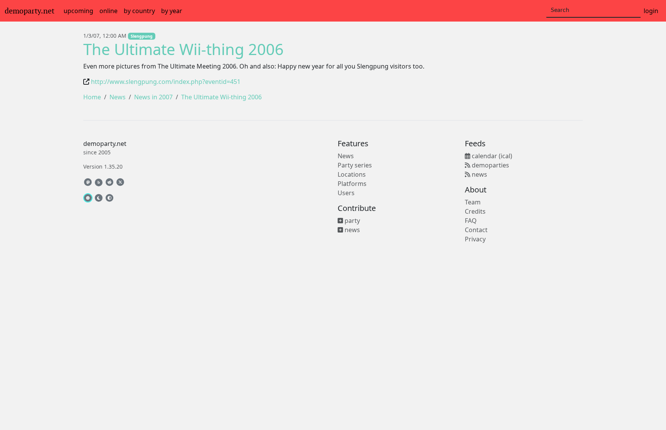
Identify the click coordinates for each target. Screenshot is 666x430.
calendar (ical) (491, 156)
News (117, 97)
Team (473, 202)
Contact (476, 230)
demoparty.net (29, 11)
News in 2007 (153, 97)
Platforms (352, 183)
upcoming (78, 11)
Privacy (475, 239)
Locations (352, 174)
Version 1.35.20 (103, 166)
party (351, 220)
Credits (475, 211)
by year (171, 11)
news (351, 230)
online (108, 11)
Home (92, 97)
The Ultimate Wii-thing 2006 (183, 49)
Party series (355, 165)
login (651, 11)
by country (139, 11)
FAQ (471, 220)
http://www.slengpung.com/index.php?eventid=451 (165, 81)
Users (346, 193)
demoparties (489, 165)
